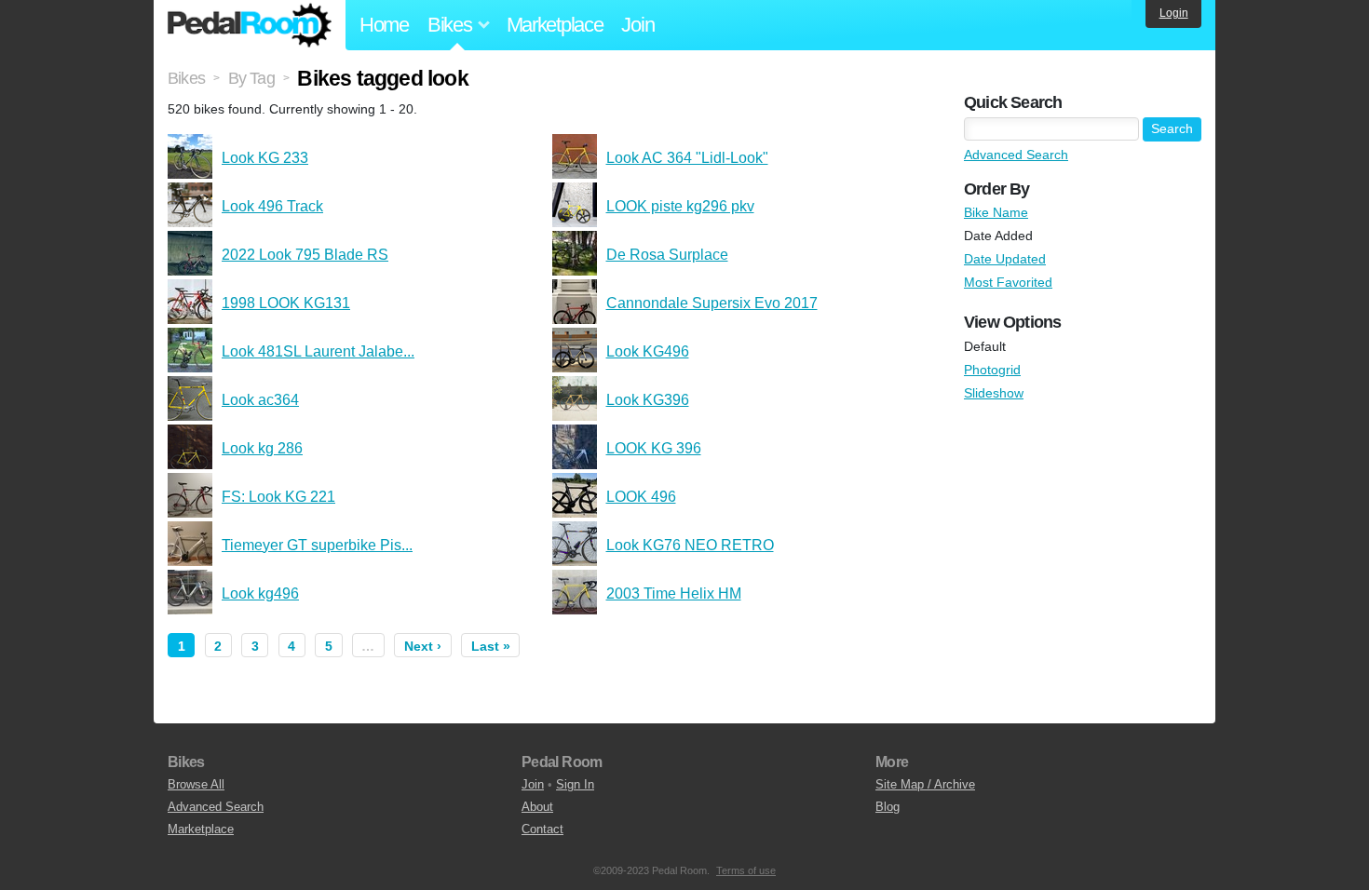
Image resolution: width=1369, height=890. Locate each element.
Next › (422, 646)
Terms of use (746, 870)
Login (1173, 13)
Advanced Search (1016, 154)
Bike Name (996, 212)
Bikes (186, 78)
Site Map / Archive (925, 784)
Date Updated (1005, 258)
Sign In (575, 784)
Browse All (196, 784)
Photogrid (992, 369)
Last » (490, 646)
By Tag (251, 78)
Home (384, 24)
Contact (542, 829)
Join (637, 24)
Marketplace (555, 24)
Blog (887, 807)
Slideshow (993, 392)
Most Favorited (1008, 282)
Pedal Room (250, 25)
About (537, 807)
